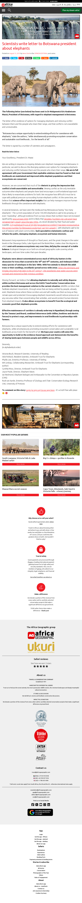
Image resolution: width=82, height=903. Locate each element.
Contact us (41, 888)
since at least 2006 (20, 219)
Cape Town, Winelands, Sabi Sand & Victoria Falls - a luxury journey (59, 490)
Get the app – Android (41, 839)
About (41, 880)
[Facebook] (33, 804)
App (41, 831)
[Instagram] (45, 804)
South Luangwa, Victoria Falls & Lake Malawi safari (18, 459)
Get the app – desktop (41, 841)
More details (21, 464)
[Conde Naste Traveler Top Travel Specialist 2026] (41, 741)
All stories (41, 868)
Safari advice (41, 854)
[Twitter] (37, 804)
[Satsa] (41, 751)
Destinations (41, 850)
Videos (41, 875)
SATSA (39, 569)
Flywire (30, 562)
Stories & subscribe (41, 862)
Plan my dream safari (71, 10)
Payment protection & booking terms (41, 859)
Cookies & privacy (41, 893)
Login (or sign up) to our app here (40, 390)
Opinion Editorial (41, 53)
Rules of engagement (41, 877)
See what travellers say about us (41, 577)
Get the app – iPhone (41, 837)
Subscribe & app (41, 866)
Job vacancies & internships (41, 891)
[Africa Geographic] (7, 5)
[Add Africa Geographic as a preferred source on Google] (41, 815)
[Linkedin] (49, 804)
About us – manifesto (41, 886)
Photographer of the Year (41, 873)
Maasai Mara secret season (14, 489)
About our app (41, 843)
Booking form (41, 857)
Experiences (41, 852)
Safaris (41, 846)
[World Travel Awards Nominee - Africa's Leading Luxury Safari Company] (41, 726)
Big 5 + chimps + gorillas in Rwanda (58, 458)
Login (41, 834)
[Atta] (41, 760)
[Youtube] (41, 804)
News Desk (26, 53)
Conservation (41, 870)
